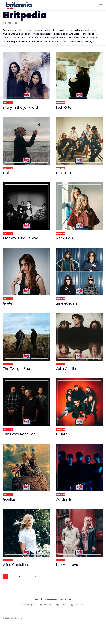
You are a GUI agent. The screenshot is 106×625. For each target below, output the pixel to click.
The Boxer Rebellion (19, 434)
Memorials (64, 238)
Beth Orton (65, 107)
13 (28, 576)
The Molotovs (67, 564)
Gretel (8, 303)
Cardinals (64, 499)
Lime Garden (66, 303)
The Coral (64, 173)
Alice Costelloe (15, 564)
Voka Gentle (66, 368)
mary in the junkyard (20, 107)
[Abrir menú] (100, 5)
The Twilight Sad (16, 368)
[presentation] (26, 75)
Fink (6, 173)
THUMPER (63, 434)
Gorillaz (9, 499)
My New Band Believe (20, 238)
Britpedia (8, 103)
